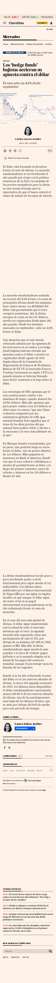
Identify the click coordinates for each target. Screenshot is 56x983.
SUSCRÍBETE (42, 23)
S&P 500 (26, 17)
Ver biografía (22, 728)
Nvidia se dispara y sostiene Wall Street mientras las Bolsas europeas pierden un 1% (26, 907)
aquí (44, 790)
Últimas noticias (12, 889)
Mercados (11, 37)
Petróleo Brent (47, 17)
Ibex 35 (7, 17)
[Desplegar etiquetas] (51, 770)
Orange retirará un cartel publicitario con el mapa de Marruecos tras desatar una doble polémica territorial (28, 917)
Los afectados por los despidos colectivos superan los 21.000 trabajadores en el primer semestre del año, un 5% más (26, 928)
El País (49, 29)
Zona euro (20, 770)
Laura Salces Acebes (28, 139)
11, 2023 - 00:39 (28, 143)
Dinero (40, 770)
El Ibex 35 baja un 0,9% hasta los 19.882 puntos (40, 53)
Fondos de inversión (34, 44)
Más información (9, 784)
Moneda (30, 770)
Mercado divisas (17, 44)
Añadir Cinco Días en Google (18, 158)
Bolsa (5, 44)
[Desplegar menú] (5, 23)
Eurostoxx (15, 957)
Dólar (5, 770)
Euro (12, 770)
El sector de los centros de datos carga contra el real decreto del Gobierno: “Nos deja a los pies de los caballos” (26, 897)
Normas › (49, 756)
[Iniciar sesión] (51, 23)
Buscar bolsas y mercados (17, 943)
